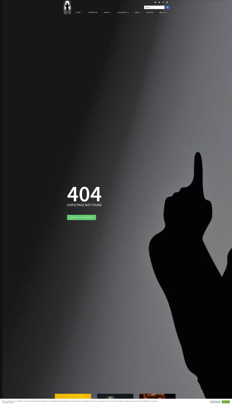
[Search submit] (167, 7)
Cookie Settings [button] (215, 402)
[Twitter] (159, 2)
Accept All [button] (226, 402)
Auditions (150, 12)
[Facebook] (155, 2)
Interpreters (92, 12)
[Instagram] (163, 2)
